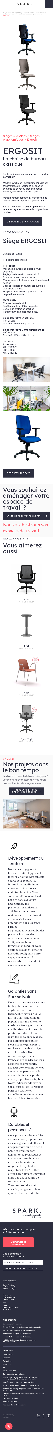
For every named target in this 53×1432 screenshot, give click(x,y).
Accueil (7, 12)
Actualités (7, 1361)
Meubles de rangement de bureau (17, 1334)
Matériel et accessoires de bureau (17, 1337)
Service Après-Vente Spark (14, 1374)
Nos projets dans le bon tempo (25, 767)
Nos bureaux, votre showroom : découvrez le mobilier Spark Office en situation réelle (21, 1378)
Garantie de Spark (10, 1398)
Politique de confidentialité (14, 1405)
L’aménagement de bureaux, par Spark (19, 1382)
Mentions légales (10, 1402)
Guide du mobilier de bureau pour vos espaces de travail (23, 1394)
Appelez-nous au (21, 1268)
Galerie (9, 759)
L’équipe (6, 1358)
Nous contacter (9, 1371)
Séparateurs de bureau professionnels (19, 1330)
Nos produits (16, 12)
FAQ (4, 1368)
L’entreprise (8, 1355)
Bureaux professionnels (12, 1324)
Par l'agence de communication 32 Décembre (9, 1416)
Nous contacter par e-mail (19, 1262)
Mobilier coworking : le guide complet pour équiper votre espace (23, 1389)
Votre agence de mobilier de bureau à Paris (21, 1385)
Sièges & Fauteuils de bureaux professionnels (22, 1327)
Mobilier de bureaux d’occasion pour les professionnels (19, 1341)
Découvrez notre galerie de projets (24, 791)
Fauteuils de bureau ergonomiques (29, 14)
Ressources (7, 1364)
